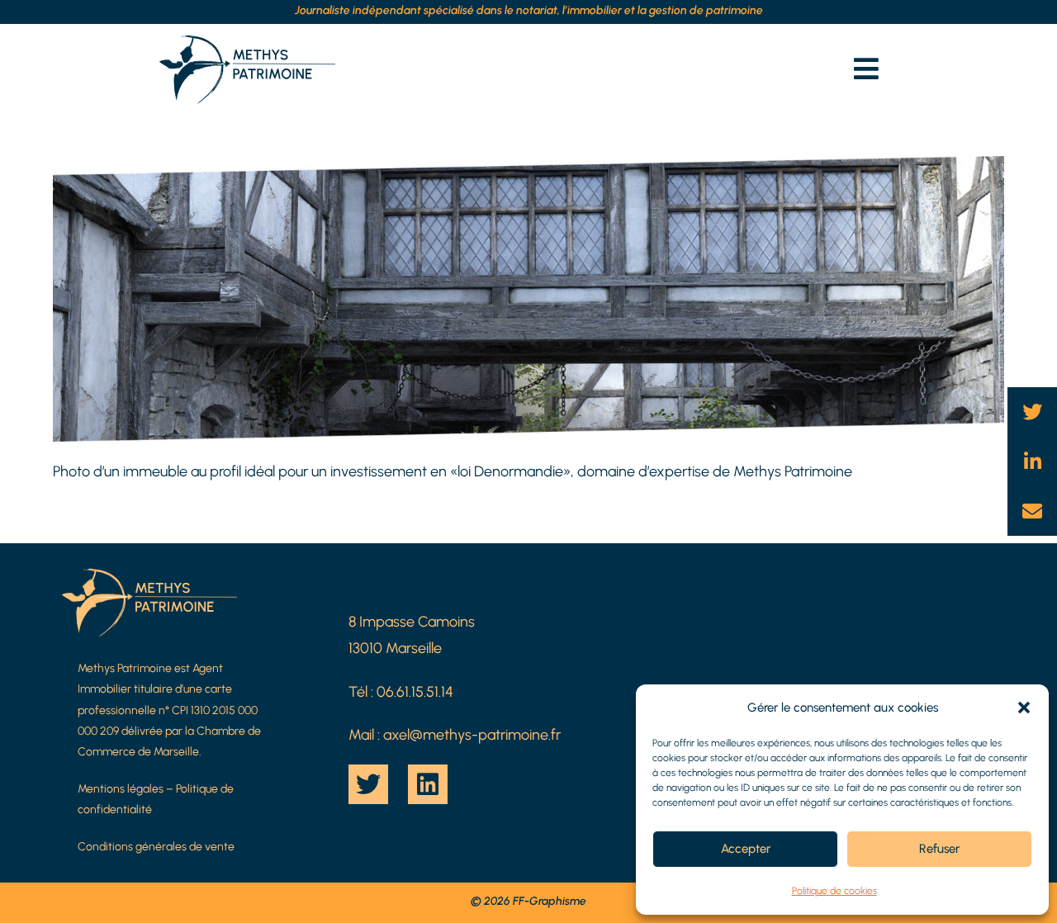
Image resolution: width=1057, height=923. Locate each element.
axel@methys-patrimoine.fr (472, 735)
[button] (1024, 707)
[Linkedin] (428, 784)
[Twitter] (368, 784)
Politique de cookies (834, 891)
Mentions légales (121, 789)
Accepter (745, 848)
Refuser (939, 848)
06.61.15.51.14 (415, 692)
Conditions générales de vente (156, 847)
